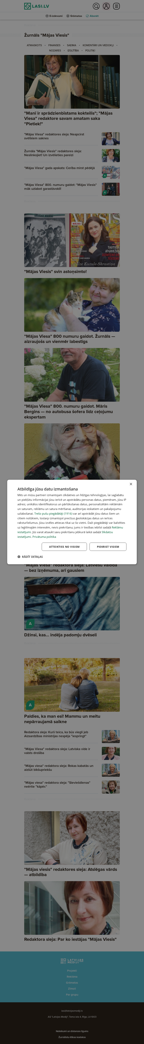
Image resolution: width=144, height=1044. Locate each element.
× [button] (130, 484)
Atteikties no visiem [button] (64, 546)
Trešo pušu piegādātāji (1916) (53, 513)
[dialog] (72, 522)
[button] (30, 557)
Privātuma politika (44, 536)
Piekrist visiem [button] (108, 546)
